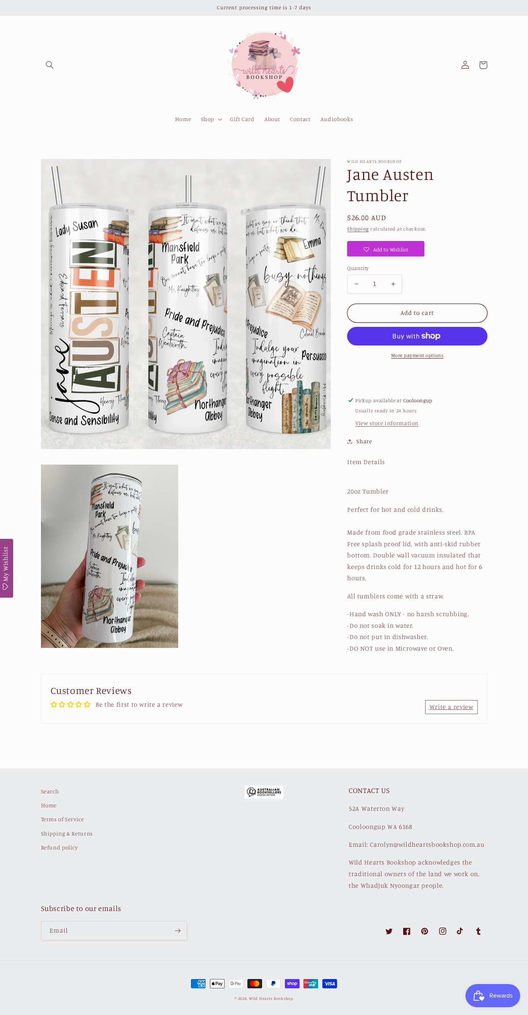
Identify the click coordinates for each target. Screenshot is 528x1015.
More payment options (417, 355)
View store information (387, 423)
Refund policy (59, 847)
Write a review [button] (451, 707)
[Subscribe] (177, 930)
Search (50, 791)
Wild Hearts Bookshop (271, 998)
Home (49, 805)
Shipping (358, 229)
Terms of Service (62, 819)
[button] (50, 65)
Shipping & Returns (67, 833)
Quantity (357, 268)
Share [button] (364, 441)
